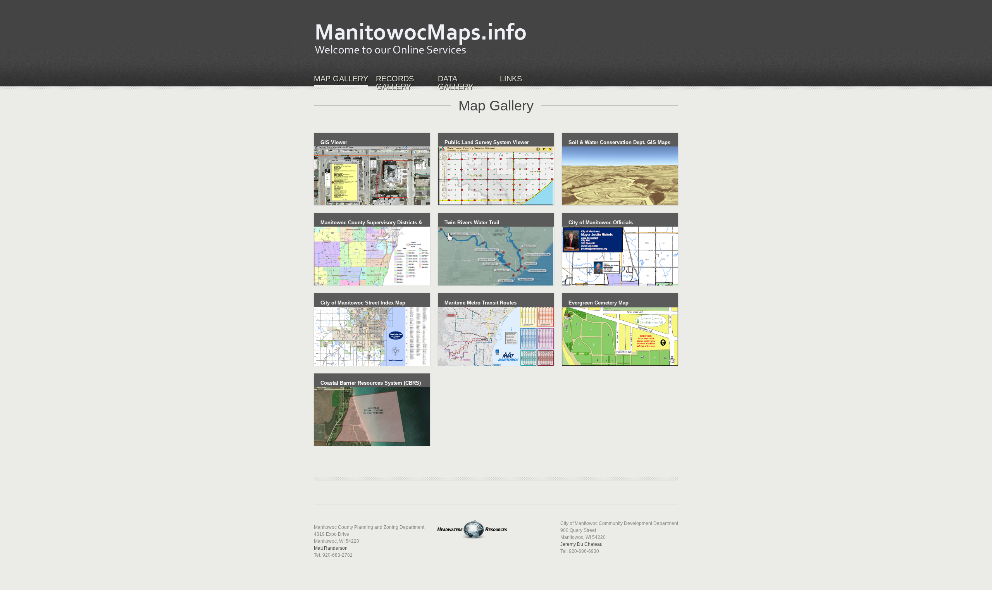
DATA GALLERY (455, 83)
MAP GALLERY (341, 79)
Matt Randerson (331, 548)
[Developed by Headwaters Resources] (473, 523)
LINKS (511, 79)
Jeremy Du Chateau (581, 544)
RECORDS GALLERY (395, 83)
